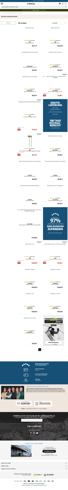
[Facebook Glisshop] (31, 433)
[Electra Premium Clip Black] (30, 57)
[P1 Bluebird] (29, 274)
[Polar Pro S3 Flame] (55, 57)
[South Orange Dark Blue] (30, 107)
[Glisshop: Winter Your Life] (31, 4)
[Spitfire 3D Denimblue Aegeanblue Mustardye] (30, 141)
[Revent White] (29, 190)
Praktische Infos (8, 469)
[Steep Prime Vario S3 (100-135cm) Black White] (30, 215)
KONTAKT (25, 403)
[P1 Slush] (30, 298)
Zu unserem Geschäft (49, 451)
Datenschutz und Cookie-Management (36, 483)
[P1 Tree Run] (55, 298)
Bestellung (6, 463)
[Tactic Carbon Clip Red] (30, 81)
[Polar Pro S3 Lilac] (30, 323)
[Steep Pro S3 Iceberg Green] (55, 190)
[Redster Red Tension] (30, 166)
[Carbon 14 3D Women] (55, 249)
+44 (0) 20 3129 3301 (44, 403)
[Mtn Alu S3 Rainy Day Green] (55, 81)
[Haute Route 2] (29, 33)
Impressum (25, 483)
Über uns (5, 466)
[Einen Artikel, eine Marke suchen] (66, 7)
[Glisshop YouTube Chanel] (37, 433)
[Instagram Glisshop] (34, 433)
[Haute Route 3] (55, 33)
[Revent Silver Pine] (55, 166)
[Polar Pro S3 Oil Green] (55, 141)
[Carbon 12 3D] (30, 249)
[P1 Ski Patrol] (55, 274)
